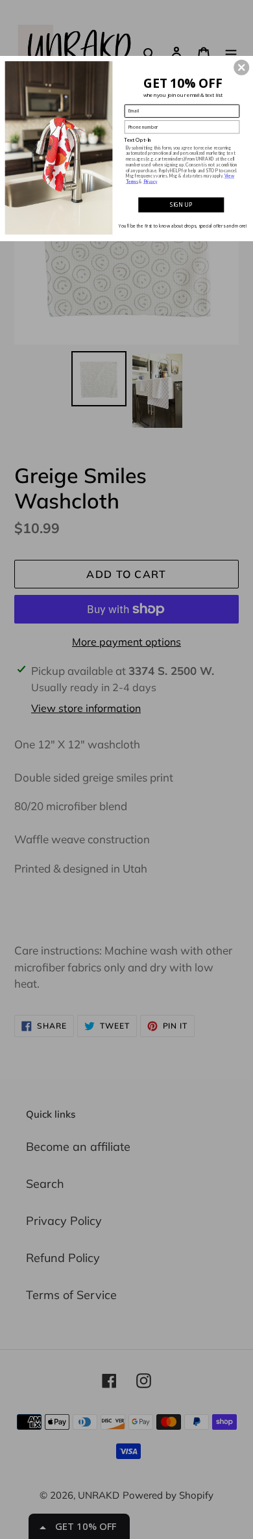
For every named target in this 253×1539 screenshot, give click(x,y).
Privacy (150, 181)
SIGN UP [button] (181, 204)
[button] (241, 67)
